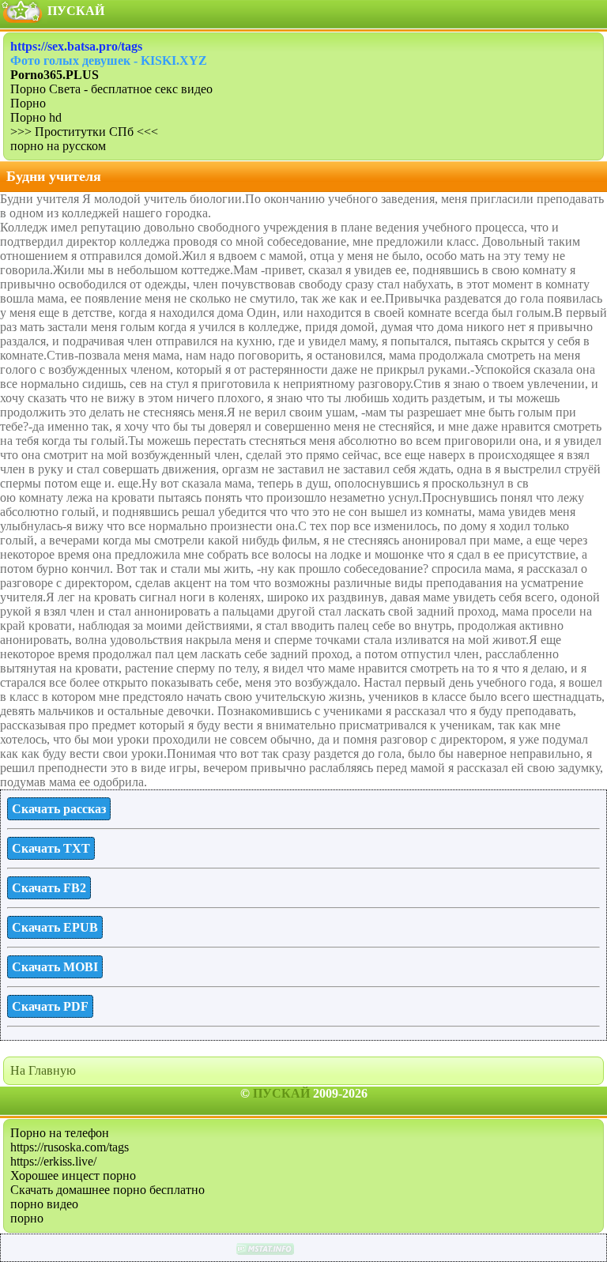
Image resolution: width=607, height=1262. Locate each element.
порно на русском (58, 146)
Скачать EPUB (55, 927)
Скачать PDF (50, 1006)
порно (26, 1218)
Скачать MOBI (55, 967)
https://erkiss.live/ (53, 1161)
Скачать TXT (51, 848)
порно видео (44, 1204)
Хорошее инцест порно (73, 1175)
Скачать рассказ (59, 809)
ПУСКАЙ (281, 1093)
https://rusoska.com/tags (69, 1147)
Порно (28, 103)
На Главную (43, 1070)
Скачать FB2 (49, 888)
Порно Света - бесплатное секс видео (111, 89)
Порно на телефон (59, 1133)
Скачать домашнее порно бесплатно (107, 1189)
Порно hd (36, 117)
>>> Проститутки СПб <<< (84, 131)
